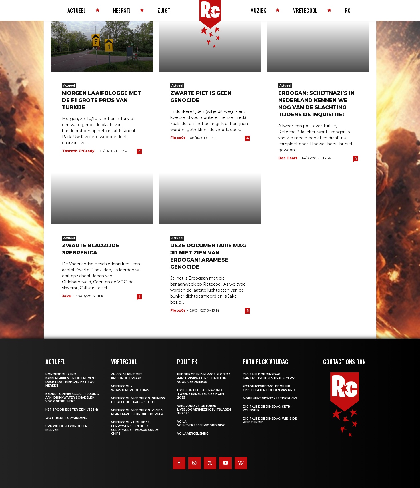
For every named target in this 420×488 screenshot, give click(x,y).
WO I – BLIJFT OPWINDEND (66, 418)
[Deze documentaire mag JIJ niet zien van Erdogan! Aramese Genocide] (210, 198)
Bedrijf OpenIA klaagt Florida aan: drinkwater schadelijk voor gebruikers (72, 397)
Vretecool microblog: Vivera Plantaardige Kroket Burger (137, 412)
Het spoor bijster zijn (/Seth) (71, 409)
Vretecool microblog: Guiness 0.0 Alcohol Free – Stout (138, 400)
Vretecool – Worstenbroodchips (130, 388)
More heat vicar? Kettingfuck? (270, 398)
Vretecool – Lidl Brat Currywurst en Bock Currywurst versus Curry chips (135, 428)
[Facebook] (179, 463)
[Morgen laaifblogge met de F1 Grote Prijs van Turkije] (102, 46)
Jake (66, 296)
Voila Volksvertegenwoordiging (201, 423)
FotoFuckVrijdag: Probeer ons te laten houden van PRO (269, 388)
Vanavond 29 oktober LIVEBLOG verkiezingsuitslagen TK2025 (204, 409)
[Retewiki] (241, 463)
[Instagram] (194, 463)
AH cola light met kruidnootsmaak (126, 376)
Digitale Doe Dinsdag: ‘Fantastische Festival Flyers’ (269, 376)
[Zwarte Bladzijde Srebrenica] (102, 198)
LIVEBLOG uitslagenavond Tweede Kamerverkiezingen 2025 (200, 393)
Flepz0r (177, 138)
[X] (210, 463)
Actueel (69, 85)
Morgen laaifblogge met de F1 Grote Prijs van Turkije (101, 100)
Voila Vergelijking (193, 433)
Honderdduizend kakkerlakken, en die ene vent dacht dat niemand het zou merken (70, 380)
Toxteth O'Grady (78, 151)
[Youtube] (225, 463)
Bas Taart (287, 158)
